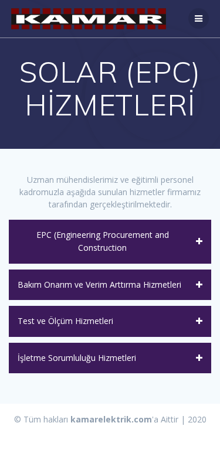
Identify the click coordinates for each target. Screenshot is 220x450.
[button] (110, 242)
